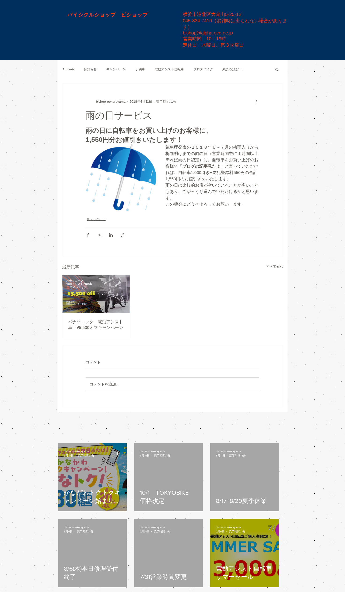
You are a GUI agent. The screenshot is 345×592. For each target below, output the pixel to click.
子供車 (140, 69)
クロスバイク (203, 69)
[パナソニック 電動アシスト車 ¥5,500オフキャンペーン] (96, 294)
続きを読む (230, 69)
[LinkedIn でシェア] (111, 235)
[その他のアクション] (256, 101)
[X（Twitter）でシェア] (99, 235)
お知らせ (90, 69)
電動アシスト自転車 (169, 69)
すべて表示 (274, 266)
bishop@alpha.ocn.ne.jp (208, 32)
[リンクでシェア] (122, 235)
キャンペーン (116, 69)
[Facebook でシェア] (88, 235)
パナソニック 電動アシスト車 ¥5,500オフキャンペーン (95, 325)
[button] (277, 69)
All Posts (68, 69)
